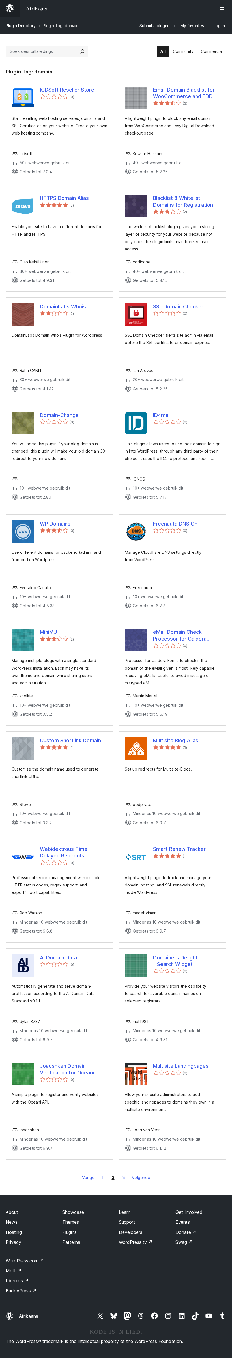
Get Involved (189, 1212)
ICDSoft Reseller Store (67, 90)
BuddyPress (21, 1291)
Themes (70, 1222)
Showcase (73, 1212)
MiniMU (48, 632)
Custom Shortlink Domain (70, 740)
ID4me (161, 415)
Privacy (13, 1242)
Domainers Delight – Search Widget (175, 961)
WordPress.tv (135, 1242)
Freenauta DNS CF (175, 524)
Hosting (14, 1232)
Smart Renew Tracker (179, 849)
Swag (184, 1242)
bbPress (17, 1280)
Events (182, 1222)
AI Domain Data (58, 958)
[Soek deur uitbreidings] (82, 51)
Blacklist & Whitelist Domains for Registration (183, 201)
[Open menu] (223, 8)
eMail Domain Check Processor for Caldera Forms (180, 635)
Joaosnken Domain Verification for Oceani (67, 1069)
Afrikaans (28, 1316)
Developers (130, 1232)
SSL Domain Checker (178, 307)
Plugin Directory (21, 25)
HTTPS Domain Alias (64, 198)
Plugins (69, 1232)
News (12, 1222)
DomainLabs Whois (63, 307)
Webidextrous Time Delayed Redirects (63, 852)
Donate (186, 1232)
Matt (14, 1270)
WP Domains (55, 524)
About (12, 1212)
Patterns (71, 1242)
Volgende (141, 1177)
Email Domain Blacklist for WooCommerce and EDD (184, 93)
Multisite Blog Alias (175, 740)
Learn (124, 1212)
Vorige (88, 1177)
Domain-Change (59, 415)
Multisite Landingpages (181, 1066)
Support (127, 1222)
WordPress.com (25, 1261)
